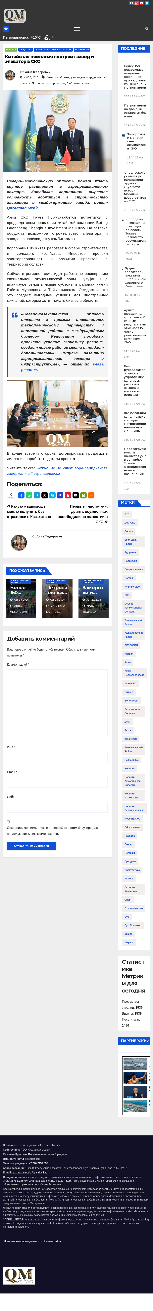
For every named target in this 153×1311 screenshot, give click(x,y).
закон (128, 730)
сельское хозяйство (131, 889)
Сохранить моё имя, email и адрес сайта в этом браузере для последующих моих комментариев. (52, 830)
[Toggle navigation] (77, 28)
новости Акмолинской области (132, 781)
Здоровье (130, 552)
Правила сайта (52, 1241)
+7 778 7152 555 (38, 1163)
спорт (128, 899)
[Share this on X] (44, 495)
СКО (69, 83)
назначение (132, 760)
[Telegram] (37, 495)
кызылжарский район (134, 749)
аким (128, 662)
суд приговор (133, 925)
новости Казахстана (131, 795)
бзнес (50, 77)
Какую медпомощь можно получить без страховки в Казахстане (29, 511)
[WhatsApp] (29, 495)
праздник (130, 861)
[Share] (60, 495)
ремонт (129, 878)
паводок (130, 835)
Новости (11, 50)
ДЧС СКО (130, 522)
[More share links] (91, 495)
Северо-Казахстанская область (53, 50)
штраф (129, 942)
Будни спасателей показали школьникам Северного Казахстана (135, 277)
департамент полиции (132, 711)
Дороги (129, 531)
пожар (128, 844)
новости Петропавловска (134, 808)
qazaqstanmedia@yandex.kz (29, 1172)
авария (129, 654)
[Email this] (76, 495)
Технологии (82, 50)
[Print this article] (83, 495)
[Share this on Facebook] (21, 495)
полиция (130, 853)
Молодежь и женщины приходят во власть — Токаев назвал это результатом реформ (136, 231)
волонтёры (131, 700)
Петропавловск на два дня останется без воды (137, 111)
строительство (134, 908)
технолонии (81, 83)
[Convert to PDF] (68, 495)
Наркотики (131, 561)
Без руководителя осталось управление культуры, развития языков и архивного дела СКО (135, 380)
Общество (25, 50)
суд (127, 916)
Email (12, 772)
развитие (59, 83)
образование (132, 827)
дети (127, 721)
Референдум (132, 586)
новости (25, 83)
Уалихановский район (134, 634)
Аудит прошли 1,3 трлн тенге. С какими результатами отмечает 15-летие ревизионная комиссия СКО (135, 326)
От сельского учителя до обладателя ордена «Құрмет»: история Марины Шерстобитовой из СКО (137, 187)
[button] (146, 28)
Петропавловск (42, 83)
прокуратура (132, 870)
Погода (129, 578)
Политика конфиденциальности (23, 1241)
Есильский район (131, 541)
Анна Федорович (37, 72)
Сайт (10, 797)
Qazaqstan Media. (23, 208)
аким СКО (130, 683)
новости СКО (132, 818)
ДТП (127, 514)
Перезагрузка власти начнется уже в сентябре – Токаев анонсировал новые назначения (135, 461)
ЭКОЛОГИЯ (131, 645)
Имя (11, 747)
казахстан (131, 739)
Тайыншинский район (133, 622)
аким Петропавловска (134, 673)
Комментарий (18, 664)
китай (59, 77)
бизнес (129, 692)
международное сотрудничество (85, 77)
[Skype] (52, 495)
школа (128, 934)
